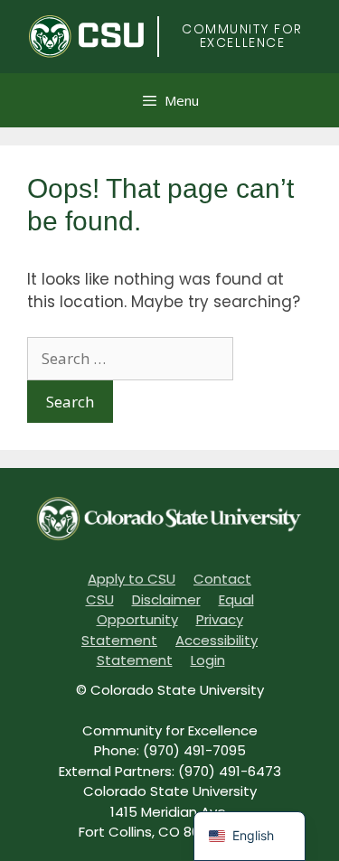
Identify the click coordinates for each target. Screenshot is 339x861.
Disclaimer (166, 599)
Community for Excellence (242, 35)
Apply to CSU (131, 578)
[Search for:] (130, 359)
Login (208, 659)
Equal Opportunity (175, 610)
